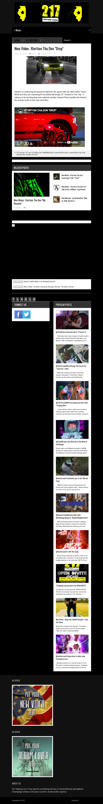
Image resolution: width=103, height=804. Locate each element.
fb (18, 314)
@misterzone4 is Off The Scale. (67, 551)
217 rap (28, 153)
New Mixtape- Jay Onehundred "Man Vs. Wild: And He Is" (74, 199)
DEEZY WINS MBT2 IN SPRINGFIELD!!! (40, 282)
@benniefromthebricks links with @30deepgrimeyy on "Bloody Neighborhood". (72, 516)
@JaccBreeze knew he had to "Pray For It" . (71, 332)
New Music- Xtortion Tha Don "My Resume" (29, 201)
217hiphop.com (36, 153)
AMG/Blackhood (48, 153)
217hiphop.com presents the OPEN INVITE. (71, 585)
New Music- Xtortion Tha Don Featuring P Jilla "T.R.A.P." (72, 176)
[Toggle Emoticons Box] (13, 225)
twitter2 (26, 314)
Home (17, 40)
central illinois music (61, 153)
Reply (33, 54)
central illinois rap (75, 153)
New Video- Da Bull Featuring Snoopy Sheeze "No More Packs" (49, 287)
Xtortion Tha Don (32, 155)
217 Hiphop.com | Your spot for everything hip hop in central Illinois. (48, 800)
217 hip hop (32, 40)
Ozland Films (20, 155)
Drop (83, 153)
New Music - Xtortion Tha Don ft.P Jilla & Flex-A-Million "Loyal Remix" (74, 188)
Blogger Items (83, 800)
